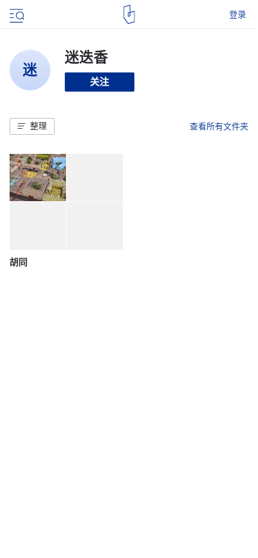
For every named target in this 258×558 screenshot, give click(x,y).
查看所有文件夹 (219, 126)
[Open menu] (15, 14)
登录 (237, 14)
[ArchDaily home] (129, 14)
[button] (32, 126)
